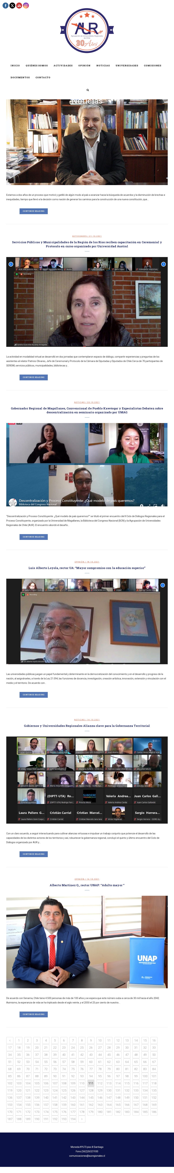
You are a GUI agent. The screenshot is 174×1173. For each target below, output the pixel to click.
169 (153, 1104)
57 (64, 1062)
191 (45, 1119)
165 (117, 1104)
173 (36, 1112)
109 (72, 1083)
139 (36, 1097)
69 (19, 1069)
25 (82, 1047)
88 (37, 1076)
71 (37, 1069)
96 (109, 1076)
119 (9, 1090)
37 (37, 1054)
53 (28, 1062)
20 (37, 1047)
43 (91, 1054)
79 (109, 1069)
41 (73, 1054)
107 (54, 1083)
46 (118, 1054)
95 (100, 1076)
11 (109, 1040)
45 (109, 1054)
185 (144, 1112)
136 (9, 1097)
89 (46, 1076)
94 (91, 1076)
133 (135, 1090)
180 (99, 1112)
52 (19, 1062)
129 (99, 1090)
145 (90, 1097)
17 (10, 1047)
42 (82, 1054)
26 (91, 1047)
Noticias (79, 402)
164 (108, 1104)
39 (55, 1054)
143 (72, 1097)
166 (126, 1104)
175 (54, 1112)
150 (135, 1097)
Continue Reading (34, 211)
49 (145, 1054)
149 (126, 1097)
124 (54, 1090)
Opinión (79, 562)
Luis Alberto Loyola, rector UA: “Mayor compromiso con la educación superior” (87, 568)
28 (109, 1047)
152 (153, 1097)
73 (55, 1069)
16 (154, 1040)
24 (73, 1047)
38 (46, 1054)
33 (154, 1047)
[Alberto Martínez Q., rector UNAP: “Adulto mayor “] (87, 942)
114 (117, 1083)
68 (10, 1069)
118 (153, 1083)
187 (9, 1119)
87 (28, 1076)
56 (55, 1062)
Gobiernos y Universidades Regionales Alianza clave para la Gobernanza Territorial (87, 726)
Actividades (79, 236)
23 (64, 1047)
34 (10, 1054)
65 (136, 1062)
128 (90, 1090)
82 (136, 1069)
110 (81, 1083)
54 (37, 1062)
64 (127, 1062)
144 (81, 1097)
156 (36, 1104)
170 (9, 1112)
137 (18, 1097)
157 (45, 1104)
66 (145, 1062)
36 (28, 1054)
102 (9, 1083)
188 (18, 1119)
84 (154, 1069)
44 (100, 1054)
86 (19, 1076)
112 (99, 1083)
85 (10, 1076)
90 (55, 1076)
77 (91, 1069)
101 (153, 1076)
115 (126, 1083)
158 (54, 1104)
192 (54, 1119)
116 (135, 1083)
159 (63, 1104)
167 (135, 1104)
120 (18, 1090)
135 (153, 1090)
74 (64, 1069)
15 (145, 1040)
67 (154, 1062)
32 (145, 1047)
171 (18, 1112)
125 (63, 1090)
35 (19, 1054)
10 (100, 1040)
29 (118, 1047)
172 (27, 1112)
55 (46, 1062)
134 (144, 1090)
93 (82, 1076)
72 (46, 1069)
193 (63, 1119)
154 (18, 1104)
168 (144, 1104)
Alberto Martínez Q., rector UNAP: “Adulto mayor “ (87, 885)
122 (36, 1090)
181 (108, 1112)
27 (100, 1047)
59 (82, 1062)
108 (63, 1083)
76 (82, 1069)
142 (63, 1097)
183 (126, 1112)
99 (136, 1076)
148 (117, 1097)
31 (136, 1047)
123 (45, 1090)
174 (45, 1112)
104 (27, 1083)
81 (127, 1069)
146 (99, 1097)
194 (72, 1119)
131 (117, 1090)
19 (28, 1047)
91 (64, 1076)
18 (19, 1047)
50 (154, 1054)
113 (108, 1083)
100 (144, 1076)
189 (27, 1119)
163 (99, 1104)
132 (126, 1090)
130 (108, 1090)
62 (109, 1062)
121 (27, 1090)
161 (81, 1104)
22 (55, 1047)
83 (145, 1069)
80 (118, 1069)
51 (10, 1062)
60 (91, 1062)
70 (28, 1069)
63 (118, 1062)
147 (108, 1097)
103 (18, 1083)
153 (9, 1104)
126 (72, 1090)
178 (81, 1112)
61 (100, 1062)
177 (72, 1112)
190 (36, 1119)
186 (153, 1112)
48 (136, 1054)
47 (127, 1054)
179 (90, 1112)
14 (136, 1040)
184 (135, 1112)
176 (63, 1112)
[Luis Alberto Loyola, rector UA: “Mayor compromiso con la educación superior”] (87, 621)
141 (54, 1097)
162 (90, 1104)
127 (81, 1090)
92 (73, 1076)
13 (127, 1040)
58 (73, 1062)
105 (36, 1083)
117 (144, 1083)
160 (72, 1104)
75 (73, 1069)
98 (127, 1076)
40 (64, 1054)
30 (127, 1047)
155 (27, 1104)
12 (118, 1040)
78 (100, 1069)
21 (46, 1047)
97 (118, 1076)
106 (45, 1083)
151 (144, 1097)
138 (27, 1097)
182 (117, 1112)
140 (45, 1097)
